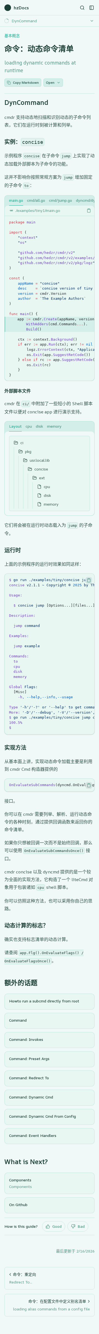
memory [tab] (54, 426)
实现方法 (15, 747)
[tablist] (49, 200)
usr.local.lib (40, 460)
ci (21, 442)
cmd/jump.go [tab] (60, 200)
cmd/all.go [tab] (36, 200)
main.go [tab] (16, 200)
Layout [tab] (15, 426)
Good (57, 1226)
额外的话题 (20, 982)
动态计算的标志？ (26, 925)
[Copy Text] (89, 210)
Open (50, 82)
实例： (23, 141)
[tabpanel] (49, 293)
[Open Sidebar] (91, 7)
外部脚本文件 (17, 391)
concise (41, 469)
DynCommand (26, 102)
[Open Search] (82, 7)
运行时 (12, 550)
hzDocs (21, 8)
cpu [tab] (29, 426)
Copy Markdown (26, 82)
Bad (81, 1226)
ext (42, 477)
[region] (49, 298)
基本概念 (12, 35)
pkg (28, 451)
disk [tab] (39, 426)
